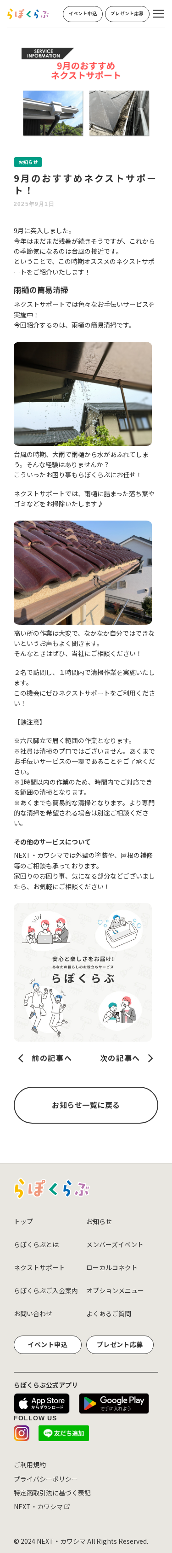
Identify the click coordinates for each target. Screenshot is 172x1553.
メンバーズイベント (115, 1244)
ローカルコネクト (112, 1267)
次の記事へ (121, 1057)
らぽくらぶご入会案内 (46, 1290)
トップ (23, 1221)
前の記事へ (50, 1057)
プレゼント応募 (120, 1344)
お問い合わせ (33, 1313)
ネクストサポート (39, 1267)
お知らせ (99, 1221)
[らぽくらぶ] (28, 14)
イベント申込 (47, 1344)
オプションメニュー (115, 1290)
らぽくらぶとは (36, 1244)
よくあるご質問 (108, 1313)
